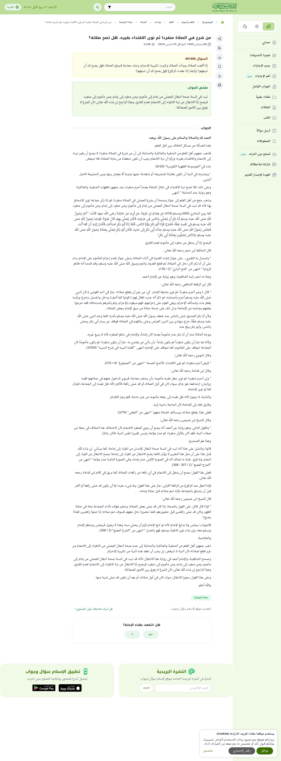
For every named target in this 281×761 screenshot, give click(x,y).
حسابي (266, 42)
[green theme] (268, 26)
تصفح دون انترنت (255, 154)
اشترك (146, 688)
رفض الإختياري (241, 750)
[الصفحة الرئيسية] (222, 22)
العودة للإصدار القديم (257, 175)
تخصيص (208, 751)
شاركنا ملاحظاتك (260, 164)
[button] (219, 39)
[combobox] (142, 7)
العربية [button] (10, 7)
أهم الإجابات (258, 76)
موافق (264, 750)
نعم (151, 634)
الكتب (266, 118)
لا (132, 634)
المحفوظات (263, 141)
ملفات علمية (263, 97)
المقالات (265, 107)
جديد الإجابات (261, 66)
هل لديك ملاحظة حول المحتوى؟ (94, 609)
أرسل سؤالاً (263, 131)
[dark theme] (245, 26)
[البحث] (97, 7)
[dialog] (238, 743)
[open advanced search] (109, 7)
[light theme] (257, 26)
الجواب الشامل (261, 86)
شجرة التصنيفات (260, 55)
